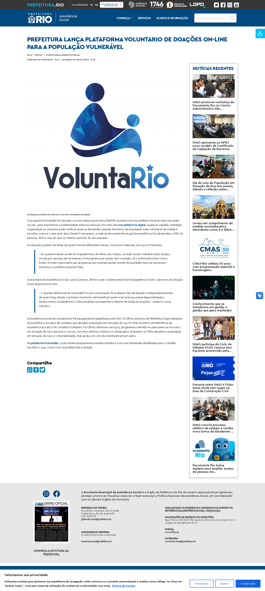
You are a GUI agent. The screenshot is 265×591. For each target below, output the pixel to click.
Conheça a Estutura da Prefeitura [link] (51, 552)
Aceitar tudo (248, 583)
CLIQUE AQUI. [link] (213, 510)
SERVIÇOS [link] (144, 18)
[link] (260, 33)
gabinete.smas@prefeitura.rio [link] (96, 519)
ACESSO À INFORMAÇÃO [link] (172, 18)
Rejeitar (224, 583)
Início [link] (29, 55)
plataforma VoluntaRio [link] (45, 343)
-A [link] (91, 4)
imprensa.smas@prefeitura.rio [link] (96, 541)
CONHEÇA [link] (123, 18)
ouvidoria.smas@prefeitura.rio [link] (180, 541)
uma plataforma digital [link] (131, 225)
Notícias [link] (39, 55)
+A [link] (96, 4)
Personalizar (201, 583)
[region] (132, 580)
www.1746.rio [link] (172, 532)
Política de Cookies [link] (123, 585)
